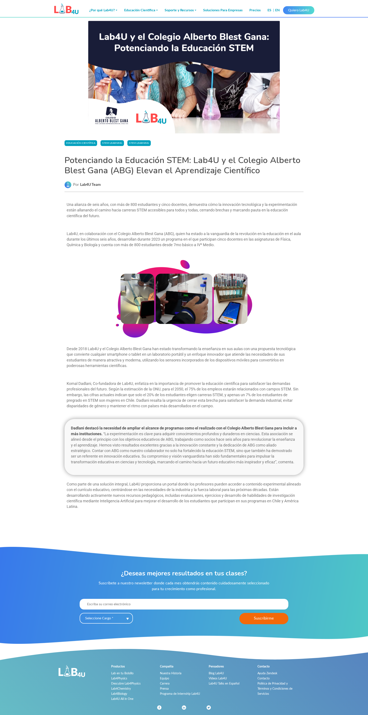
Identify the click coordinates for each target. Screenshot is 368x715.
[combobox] (106, 618)
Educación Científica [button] (139, 10)
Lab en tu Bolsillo (122, 673)
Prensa (164, 688)
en (277, 10)
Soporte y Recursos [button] (179, 10)
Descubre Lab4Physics (126, 683)
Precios (255, 10)
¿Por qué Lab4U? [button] (102, 10)
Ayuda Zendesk (267, 673)
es (269, 10)
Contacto (263, 678)
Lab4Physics (119, 678)
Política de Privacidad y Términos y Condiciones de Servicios (274, 688)
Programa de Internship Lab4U (180, 693)
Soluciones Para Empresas (223, 10)
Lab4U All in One (122, 699)
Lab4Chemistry (121, 688)
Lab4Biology (119, 693)
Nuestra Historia (170, 673)
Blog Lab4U (216, 673)
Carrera (165, 683)
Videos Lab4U (218, 678)
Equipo (164, 678)
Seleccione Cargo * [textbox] (99, 618)
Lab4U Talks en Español (224, 683)
